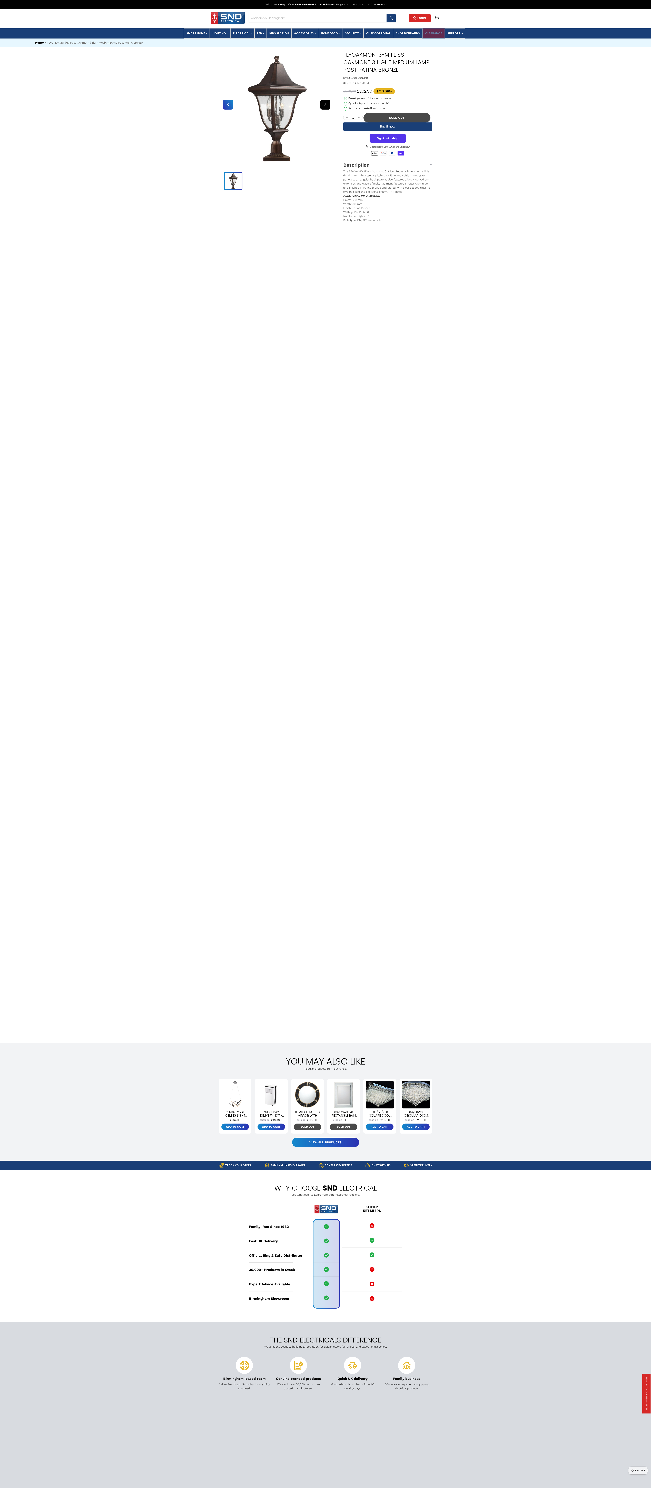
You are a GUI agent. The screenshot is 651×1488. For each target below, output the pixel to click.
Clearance (433, 33)
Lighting (219, 33)
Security (352, 33)
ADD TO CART (235, 1126)
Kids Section (279, 33)
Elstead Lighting (357, 78)
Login (421, 18)
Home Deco (329, 33)
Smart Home (196, 33)
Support (454, 33)
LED (260, 33)
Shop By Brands (408, 33)
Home (39, 42)
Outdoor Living (378, 33)
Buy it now (387, 126)
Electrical (241, 33)
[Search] (391, 18)
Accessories (304, 33)
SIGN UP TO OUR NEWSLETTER (646, 1393)
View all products (325, 1142)
